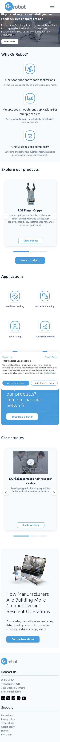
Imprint (4, 730)
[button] (7, 357)
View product (31, 240)
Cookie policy (8, 727)
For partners (7, 715)
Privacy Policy (51, 357)
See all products (30, 260)
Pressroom (6, 734)
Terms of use (7, 723)
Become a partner (22, 416)
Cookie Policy (50, 373)
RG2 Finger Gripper (31, 210)
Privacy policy (8, 719)
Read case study (30, 525)
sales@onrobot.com (11, 691)
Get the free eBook (23, 639)
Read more (9, 41)
